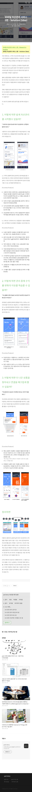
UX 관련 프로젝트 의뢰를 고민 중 (14, 618)
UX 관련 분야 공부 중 (10, 610)
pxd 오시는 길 (14, 779)
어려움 (21, 600)
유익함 (15, 603)
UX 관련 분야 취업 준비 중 (12, 612)
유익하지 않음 (18, 603)
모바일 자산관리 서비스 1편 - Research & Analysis (14, 48)
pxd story (7, 745)
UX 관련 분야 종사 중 (10, 615)
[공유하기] (7, 586)
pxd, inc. (6, 779)
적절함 (18, 600)
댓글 (4, 739)
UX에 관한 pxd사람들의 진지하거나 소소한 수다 (12, 747)
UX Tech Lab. (15, 782)
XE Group (6, 782)
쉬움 (16, 600)
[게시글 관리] (9, 586)
